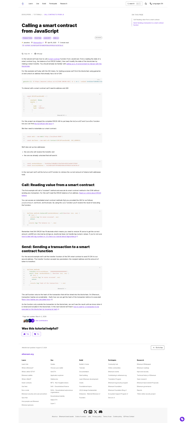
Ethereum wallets (27, 375)
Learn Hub (25, 364)
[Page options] (32, 53)
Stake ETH (54, 400)
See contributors (41, 321)
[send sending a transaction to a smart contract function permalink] (21, 249)
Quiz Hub (25, 397)
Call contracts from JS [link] (54, 14)
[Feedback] (182, 419)
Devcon (111, 397)
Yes (27, 334)
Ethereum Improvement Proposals (147, 383)
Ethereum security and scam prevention (34, 394)
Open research (142, 379)
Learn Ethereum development (88, 379)
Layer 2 (53, 403)
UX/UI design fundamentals (88, 390)
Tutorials (38, 14)
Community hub (113, 364)
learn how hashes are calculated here (37, 299)
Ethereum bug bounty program (118, 383)
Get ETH (53, 371)
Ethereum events (113, 371)
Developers (26, 14)
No (38, 334)
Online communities (114, 368)
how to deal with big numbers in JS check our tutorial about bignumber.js (50, 236)
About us (55, 416)
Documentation (84, 371)
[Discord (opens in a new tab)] (100, 412)
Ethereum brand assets (66, 416)
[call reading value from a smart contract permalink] (21, 185)
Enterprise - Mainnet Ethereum (89, 394)
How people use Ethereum (30, 401)
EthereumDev (38, 42)
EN (157, 4)
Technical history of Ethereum (146, 375)
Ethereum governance (144, 386)
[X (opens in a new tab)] (95, 412)
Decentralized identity (58, 396)
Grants (81, 383)
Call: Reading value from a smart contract (146, 19)
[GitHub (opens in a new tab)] (85, 412)
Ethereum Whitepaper (144, 364)
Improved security (143, 371)
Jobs (89, 416)
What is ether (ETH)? (28, 371)
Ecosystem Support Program (118, 394)
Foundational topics (85, 386)
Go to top (159, 347)
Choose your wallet (57, 368)
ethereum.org (28, 354)
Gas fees (24, 386)
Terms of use (107, 416)
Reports (139, 390)
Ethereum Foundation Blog (117, 390)
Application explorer (57, 375)
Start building (83, 375)
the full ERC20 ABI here (44, 124)
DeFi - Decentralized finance (60, 386)
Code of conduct (80, 416)
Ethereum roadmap (143, 368)
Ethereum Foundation (115, 386)
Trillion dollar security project (146, 394)
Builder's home (84, 364)
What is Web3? (26, 379)
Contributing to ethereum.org (117, 375)
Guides (53, 364)
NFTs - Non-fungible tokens (59, 383)
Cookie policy (117, 416)
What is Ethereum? (27, 368)
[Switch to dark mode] (145, 4)
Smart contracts (27, 383)
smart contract (54, 59)
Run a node (25, 390)
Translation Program (114, 379)
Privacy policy (97, 416)
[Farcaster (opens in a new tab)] (90, 412)
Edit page (38, 54)
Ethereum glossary (28, 405)
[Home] (23, 4)
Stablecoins (54, 379)
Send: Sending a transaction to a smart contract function (148, 24)
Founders (82, 397)
